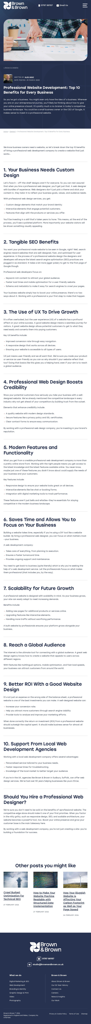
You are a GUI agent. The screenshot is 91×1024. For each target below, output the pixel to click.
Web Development (17, 985)
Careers (54, 993)
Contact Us (56, 989)
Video (11, 997)
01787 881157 (48, 959)
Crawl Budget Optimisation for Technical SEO (14, 896)
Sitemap (84, 1014)
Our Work (55, 1001)
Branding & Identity (17, 989)
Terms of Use (74, 1014)
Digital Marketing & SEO (19, 981)
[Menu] (85, 5)
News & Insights (58, 997)
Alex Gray (29, 77)
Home (6, 131)
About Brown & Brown (60, 981)
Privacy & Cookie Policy (58, 1014)
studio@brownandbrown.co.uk (48, 965)
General (13, 131)
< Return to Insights (11, 68)
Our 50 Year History (59, 985)
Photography (15, 1001)
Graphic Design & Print (19, 993)
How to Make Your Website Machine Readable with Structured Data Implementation (44, 900)
